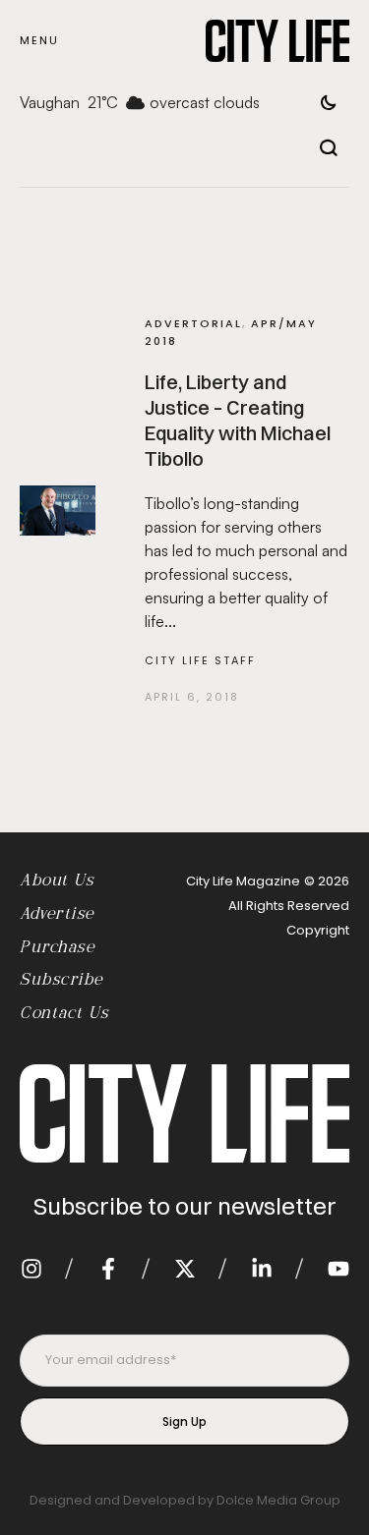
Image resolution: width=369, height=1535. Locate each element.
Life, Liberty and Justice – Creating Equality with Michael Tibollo (238, 420)
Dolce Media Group (278, 1500)
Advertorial (193, 323)
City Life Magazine (243, 881)
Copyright (317, 930)
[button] (39, 40)
